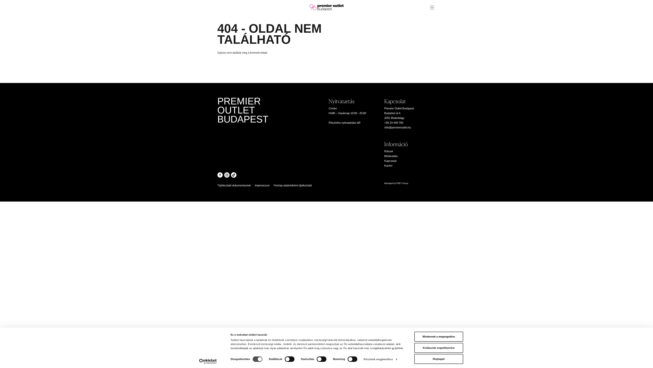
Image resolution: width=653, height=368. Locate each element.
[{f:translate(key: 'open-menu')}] (432, 7)
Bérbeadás (391, 156)
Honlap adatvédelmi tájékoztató (293, 185)
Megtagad (439, 358)
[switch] (289, 359)
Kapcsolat (390, 160)
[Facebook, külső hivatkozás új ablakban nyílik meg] (220, 175)
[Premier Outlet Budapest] (327, 7)
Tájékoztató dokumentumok (234, 185)
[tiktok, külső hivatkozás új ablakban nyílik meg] (233, 175)
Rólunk (388, 151)
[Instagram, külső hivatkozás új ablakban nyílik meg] (227, 175)
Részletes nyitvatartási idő (344, 122)
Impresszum (262, 185)
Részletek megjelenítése (378, 359)
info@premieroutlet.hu (397, 127)
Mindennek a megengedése (439, 336)
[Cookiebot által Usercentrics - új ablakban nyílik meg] (208, 361)
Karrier (388, 165)
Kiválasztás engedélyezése (439, 347)
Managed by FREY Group (396, 183)
